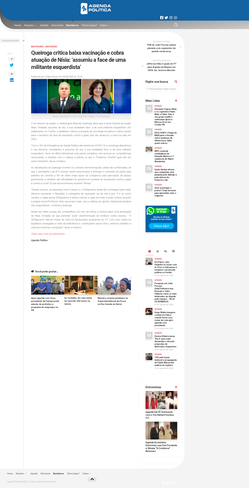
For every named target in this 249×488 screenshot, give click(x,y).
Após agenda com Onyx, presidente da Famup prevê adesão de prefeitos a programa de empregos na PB (45, 304)
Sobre (103, 25)
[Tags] (173, 251)
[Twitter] (166, 17)
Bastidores (72, 25)
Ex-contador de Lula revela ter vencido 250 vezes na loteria (78, 301)
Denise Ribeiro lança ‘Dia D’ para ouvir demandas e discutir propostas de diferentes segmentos (165, 341)
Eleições (29, 25)
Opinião (44, 25)
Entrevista (57, 25)
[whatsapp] (175, 17)
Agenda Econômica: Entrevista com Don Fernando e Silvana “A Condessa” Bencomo (161, 447)
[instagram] (171, 17)
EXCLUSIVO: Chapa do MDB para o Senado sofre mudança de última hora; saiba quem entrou (165, 137)
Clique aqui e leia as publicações (48, 233)
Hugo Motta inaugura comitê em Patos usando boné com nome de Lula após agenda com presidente (164, 319)
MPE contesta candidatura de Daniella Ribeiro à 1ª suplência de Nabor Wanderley (164, 156)
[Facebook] (161, 17)
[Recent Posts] (149, 251)
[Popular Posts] (157, 251)
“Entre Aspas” (89, 25)
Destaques (51, 46)
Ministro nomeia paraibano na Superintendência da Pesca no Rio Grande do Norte (113, 301)
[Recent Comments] (165, 251)
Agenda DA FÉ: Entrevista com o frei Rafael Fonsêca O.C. (160, 415)
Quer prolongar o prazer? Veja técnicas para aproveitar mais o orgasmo (165, 192)
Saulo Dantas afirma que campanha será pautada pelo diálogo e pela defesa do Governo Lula (165, 174)
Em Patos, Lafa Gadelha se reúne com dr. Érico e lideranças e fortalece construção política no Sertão (165, 267)
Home (17, 25)
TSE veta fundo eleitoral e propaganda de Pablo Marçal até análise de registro (165, 361)
